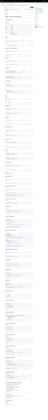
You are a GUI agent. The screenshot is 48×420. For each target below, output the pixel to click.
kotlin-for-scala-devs (9, 3)
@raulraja (7, 401)
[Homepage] (1, 1)
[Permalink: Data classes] (4, 57)
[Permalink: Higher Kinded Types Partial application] (4, 249)
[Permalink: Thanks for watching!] (4, 400)
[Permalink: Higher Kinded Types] (4, 176)
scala (37, 13)
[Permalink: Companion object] (4, 105)
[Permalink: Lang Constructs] (4, 19)
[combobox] (25, 7)
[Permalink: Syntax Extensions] (4, 139)
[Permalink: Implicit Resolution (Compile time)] (4, 230)
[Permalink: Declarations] (4, 22)
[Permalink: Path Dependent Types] (4, 126)
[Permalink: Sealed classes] (4, 67)
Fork (41, 3)
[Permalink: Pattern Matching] (4, 81)
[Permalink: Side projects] (4, 393)
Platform (4, 1)
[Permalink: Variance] (4, 150)
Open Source (15, 1)
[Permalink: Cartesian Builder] (4, 259)
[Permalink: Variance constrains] (4, 162)
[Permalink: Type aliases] (4, 117)
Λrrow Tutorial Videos (9, 404)
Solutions (7, 1)
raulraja (10, 9)
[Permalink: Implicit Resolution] (4, 206)
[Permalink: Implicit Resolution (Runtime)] (4, 216)
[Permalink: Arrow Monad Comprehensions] (4, 312)
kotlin (35, 13)
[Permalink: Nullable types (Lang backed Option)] (4, 48)
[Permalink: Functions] (4, 37)
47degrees (3, 3)
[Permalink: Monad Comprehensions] (4, 290)
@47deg (7, 402)
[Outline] (32, 14)
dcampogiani (7, 9)
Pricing (23, 1)
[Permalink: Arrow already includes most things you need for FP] (4, 382)
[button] (31, 24)
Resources (11, 1)
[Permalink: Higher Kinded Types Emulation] (4, 186)
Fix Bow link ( (13, 9)
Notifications (38, 3)
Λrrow (7, 403)
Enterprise (19, 1)
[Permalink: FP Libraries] (4, 172)
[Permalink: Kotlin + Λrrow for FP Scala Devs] (4, 16)
